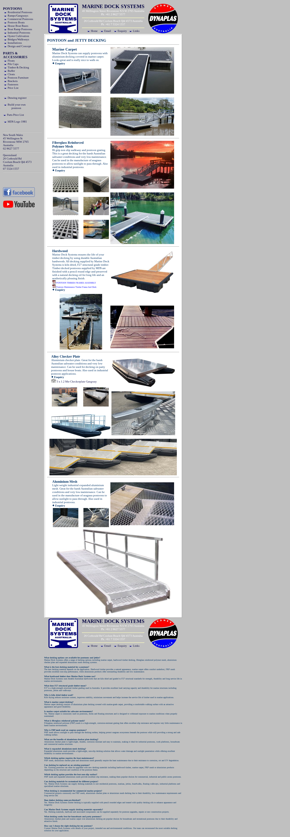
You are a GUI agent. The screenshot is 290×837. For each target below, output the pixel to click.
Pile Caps (12, 64)
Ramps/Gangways (17, 15)
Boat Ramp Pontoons (19, 29)
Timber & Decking (18, 67)
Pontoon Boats (16, 22)
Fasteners (12, 84)
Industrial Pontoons (18, 32)
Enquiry (122, 30)
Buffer (11, 70)
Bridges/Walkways (18, 39)
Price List (12, 87)
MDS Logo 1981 (17, 121)
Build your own (16, 104)
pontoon (16, 108)
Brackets (12, 81)
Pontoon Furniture (18, 77)
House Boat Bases (17, 25)
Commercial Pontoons (20, 19)
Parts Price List (15, 114)
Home (94, 30)
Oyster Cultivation (18, 36)
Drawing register (17, 97)
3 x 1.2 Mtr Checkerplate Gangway (76, 381)
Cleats (11, 74)
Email (107, 30)
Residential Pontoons (19, 12)
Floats (11, 60)
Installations (14, 42)
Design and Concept (19, 46)
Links (135, 30)
